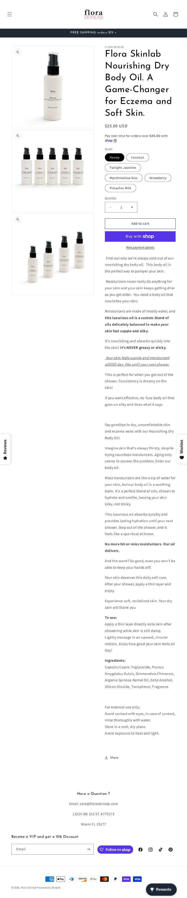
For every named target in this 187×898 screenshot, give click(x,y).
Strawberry (157, 178)
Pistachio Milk (120, 188)
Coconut (137, 157)
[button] (10, 14)
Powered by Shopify (49, 887)
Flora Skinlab (29, 887)
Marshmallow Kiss (124, 178)
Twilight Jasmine (123, 168)
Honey (114, 157)
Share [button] (114, 757)
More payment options (140, 247)
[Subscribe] (88, 849)
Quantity (110, 198)
